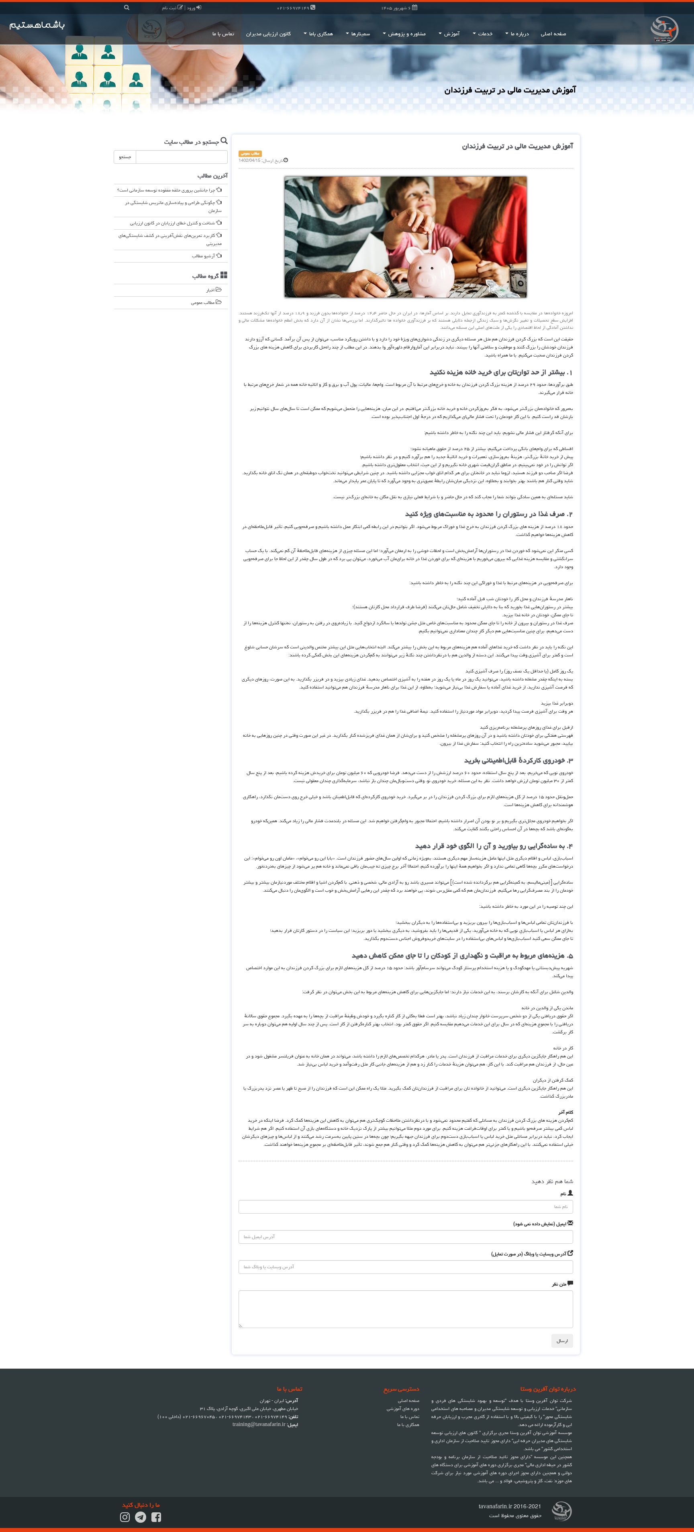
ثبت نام (170, 7)
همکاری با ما (408, 1424)
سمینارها (360, 34)
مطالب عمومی (203, 302)
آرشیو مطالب (204, 256)
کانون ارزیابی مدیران (268, 34)
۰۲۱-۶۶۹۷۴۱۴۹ (293, 7)
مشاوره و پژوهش (406, 34)
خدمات (484, 34)
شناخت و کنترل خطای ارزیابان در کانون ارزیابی (173, 223)
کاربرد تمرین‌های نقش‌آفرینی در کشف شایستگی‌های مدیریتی (170, 239)
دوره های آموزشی (403, 1408)
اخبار (211, 290)
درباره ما (519, 34)
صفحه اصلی (553, 34)
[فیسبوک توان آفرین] (156, 1519)
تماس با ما (223, 34)
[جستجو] (126, 7)
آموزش (451, 34)
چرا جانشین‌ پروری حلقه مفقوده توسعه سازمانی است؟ (166, 190)
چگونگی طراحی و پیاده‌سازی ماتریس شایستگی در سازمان (173, 206)
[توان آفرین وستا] (636, 29)
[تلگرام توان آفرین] (140, 1519)
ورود (191, 7)
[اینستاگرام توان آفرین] (125, 1519)
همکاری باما (320, 34)
